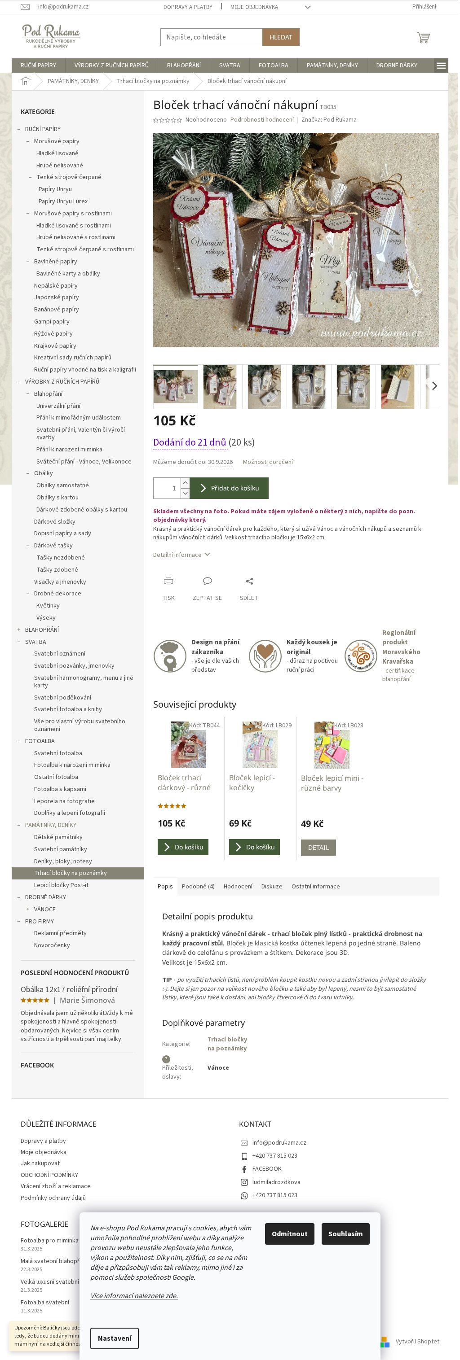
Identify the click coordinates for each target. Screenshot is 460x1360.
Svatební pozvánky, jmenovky (74, 665)
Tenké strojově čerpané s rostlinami (85, 249)
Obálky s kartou (57, 497)
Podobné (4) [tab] (198, 886)
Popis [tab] (165, 886)
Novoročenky (52, 945)
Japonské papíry (56, 297)
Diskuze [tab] (272, 886)
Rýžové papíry (53, 333)
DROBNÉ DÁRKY (45, 897)
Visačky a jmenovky (60, 581)
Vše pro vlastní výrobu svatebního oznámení (79, 725)
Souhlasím (345, 1234)
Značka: (329, 119)
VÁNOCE (45, 909)
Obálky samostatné (62, 485)
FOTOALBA (40, 741)
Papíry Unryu (55, 189)
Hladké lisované (57, 153)
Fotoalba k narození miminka (72, 765)
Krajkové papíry (55, 345)
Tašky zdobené (57, 569)
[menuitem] (38, 65)
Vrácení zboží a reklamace (56, 1186)
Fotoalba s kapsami (60, 789)
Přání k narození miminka (69, 449)
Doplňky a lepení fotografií (69, 813)
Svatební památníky (60, 849)
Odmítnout (290, 1234)
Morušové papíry (57, 141)
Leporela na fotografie (64, 801)
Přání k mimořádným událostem (78, 417)
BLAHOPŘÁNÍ (42, 629)
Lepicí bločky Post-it (61, 885)
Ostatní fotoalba (56, 777)
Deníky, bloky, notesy (63, 861)
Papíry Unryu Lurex (63, 201)
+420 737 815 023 (274, 1155)
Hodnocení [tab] (238, 886)
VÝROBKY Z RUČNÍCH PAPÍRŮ (62, 381)
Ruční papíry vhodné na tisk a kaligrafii (85, 369)
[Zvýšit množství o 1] (185, 483)
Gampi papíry (52, 321)
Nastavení (114, 1338)
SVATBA (35, 642)
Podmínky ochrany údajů (53, 1198)
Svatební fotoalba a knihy (68, 709)
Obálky (43, 473)
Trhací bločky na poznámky (70, 873)
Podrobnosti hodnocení (262, 120)
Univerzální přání (58, 406)
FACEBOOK (267, 1168)
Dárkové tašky (53, 545)
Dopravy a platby (188, 7)
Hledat (281, 37)
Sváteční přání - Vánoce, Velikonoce (84, 461)
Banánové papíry (56, 309)
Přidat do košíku (235, 488)
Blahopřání (48, 393)
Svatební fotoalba (58, 753)
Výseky (46, 617)
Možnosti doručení (268, 462)
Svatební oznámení (59, 653)
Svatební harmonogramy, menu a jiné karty (83, 681)
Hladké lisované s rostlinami (73, 225)
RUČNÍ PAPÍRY (43, 129)
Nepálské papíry (56, 285)
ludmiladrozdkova (276, 1182)
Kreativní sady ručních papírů (72, 357)
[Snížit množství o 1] (185, 493)
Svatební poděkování (62, 697)
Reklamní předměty (60, 933)
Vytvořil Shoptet (417, 1341)
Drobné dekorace (57, 593)
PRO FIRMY (39, 921)
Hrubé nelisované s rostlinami (75, 237)
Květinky (48, 605)
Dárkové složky (54, 521)
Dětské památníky (58, 837)
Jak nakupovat (40, 1163)
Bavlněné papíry (55, 261)
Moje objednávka (254, 7)
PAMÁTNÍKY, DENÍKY (50, 825)
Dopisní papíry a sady (62, 533)
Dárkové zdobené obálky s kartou (81, 509)
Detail (318, 847)
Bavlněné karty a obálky (68, 273)
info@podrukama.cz (279, 1142)
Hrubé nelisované (59, 165)
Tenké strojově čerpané (69, 177)
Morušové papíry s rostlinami (73, 213)
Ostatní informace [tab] (316, 886)
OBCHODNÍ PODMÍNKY (49, 1175)
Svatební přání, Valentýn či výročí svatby (80, 433)
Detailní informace (177, 555)
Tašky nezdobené (60, 557)
